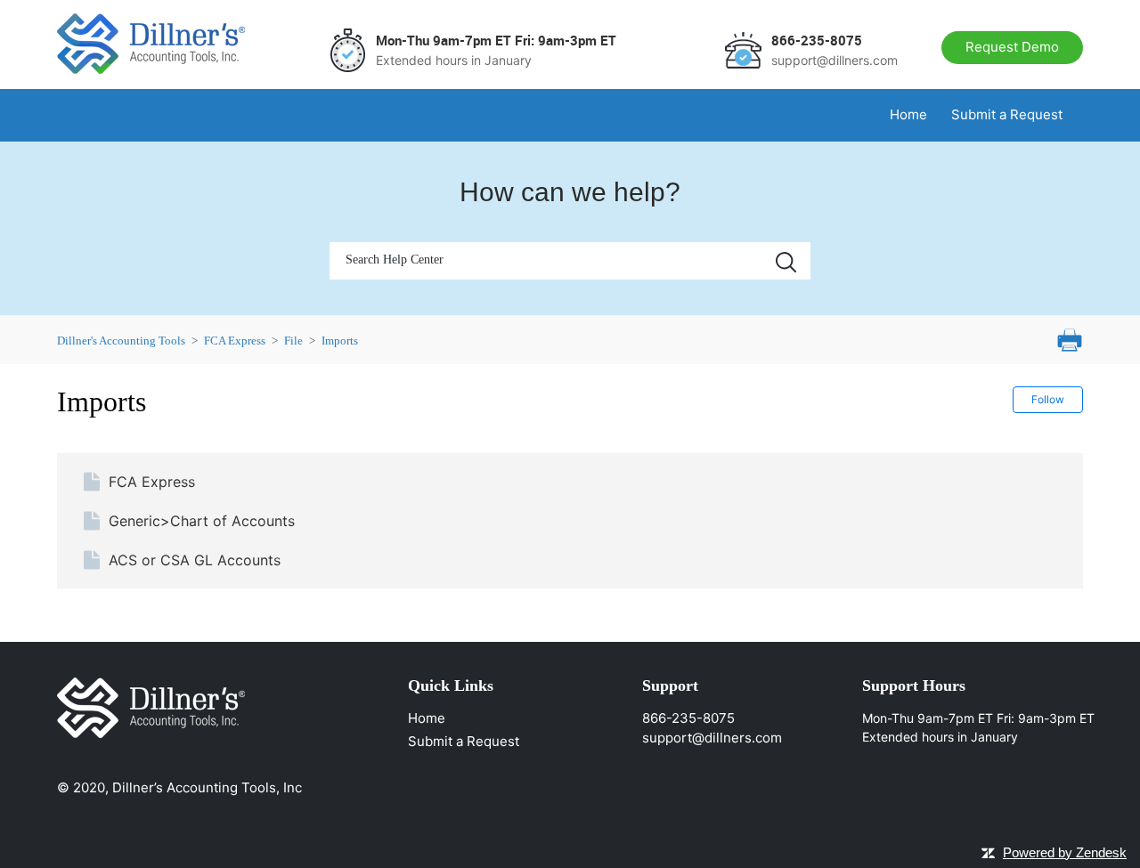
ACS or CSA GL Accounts (195, 560)
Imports (340, 340)
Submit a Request (1007, 114)
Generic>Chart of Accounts (202, 521)
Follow (1047, 399)
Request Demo (1012, 46)
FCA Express (234, 340)
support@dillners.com (712, 737)
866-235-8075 (688, 718)
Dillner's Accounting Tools (121, 340)
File (293, 340)
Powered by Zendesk (1065, 852)
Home (908, 114)
